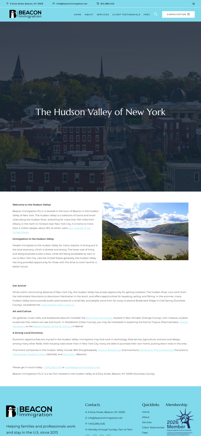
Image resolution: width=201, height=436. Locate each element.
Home (77, 14)
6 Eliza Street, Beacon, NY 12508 (26, 3)
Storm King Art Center (99, 317)
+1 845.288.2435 (52, 367)
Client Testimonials (126, 14)
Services (103, 14)
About (89, 14)
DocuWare (69, 354)
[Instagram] (194, 4)
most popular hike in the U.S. (57, 304)
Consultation (176, 14)
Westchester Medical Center (29, 354)
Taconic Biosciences (109, 350)
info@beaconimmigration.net (71, 3)
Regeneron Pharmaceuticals (157, 350)
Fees (147, 14)
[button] (156, 14)
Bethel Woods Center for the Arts (52, 326)
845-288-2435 (107, 3)
